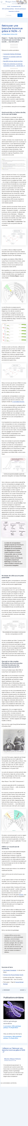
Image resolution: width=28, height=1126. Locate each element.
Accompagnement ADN (16, 6)
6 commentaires (7, 1026)
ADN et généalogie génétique (8, 8)
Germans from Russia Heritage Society (13, 974)
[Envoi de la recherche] (20, 15)
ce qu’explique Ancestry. (18, 401)
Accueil (8, 6)
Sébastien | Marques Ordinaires (12, 1058)
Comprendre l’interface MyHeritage (12, 54)
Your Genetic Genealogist (9, 970)
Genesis (21, 894)
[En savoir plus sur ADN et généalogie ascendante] (13, 1009)
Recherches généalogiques (20, 8)
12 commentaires (7, 1036)
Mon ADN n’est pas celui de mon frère (13, 61)
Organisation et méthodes (14, 11)
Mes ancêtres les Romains (12, 1034)
